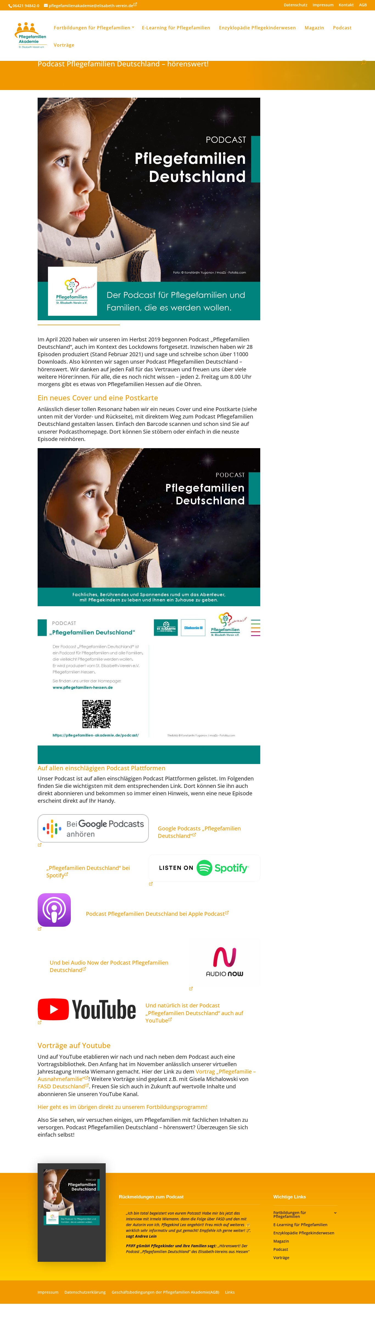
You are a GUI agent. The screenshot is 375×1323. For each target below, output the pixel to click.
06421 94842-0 (26, 5)
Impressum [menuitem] (323, 5)
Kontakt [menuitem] (346, 5)
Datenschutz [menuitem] (295, 5)
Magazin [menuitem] (314, 28)
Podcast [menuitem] (342, 28)
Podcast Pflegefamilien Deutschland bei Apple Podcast (155, 913)
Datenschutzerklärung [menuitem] (85, 1292)
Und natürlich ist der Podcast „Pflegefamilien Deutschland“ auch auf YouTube (194, 1013)
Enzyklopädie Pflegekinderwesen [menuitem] (257, 28)
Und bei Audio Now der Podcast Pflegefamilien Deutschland (109, 966)
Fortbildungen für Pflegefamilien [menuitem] (92, 28)
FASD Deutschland (61, 1086)
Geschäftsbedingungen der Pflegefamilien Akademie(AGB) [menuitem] (165, 1292)
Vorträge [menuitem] (64, 45)
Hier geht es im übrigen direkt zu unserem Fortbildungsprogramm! (122, 1107)
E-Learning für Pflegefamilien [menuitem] (176, 28)
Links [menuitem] (230, 1292)
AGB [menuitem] (363, 5)
